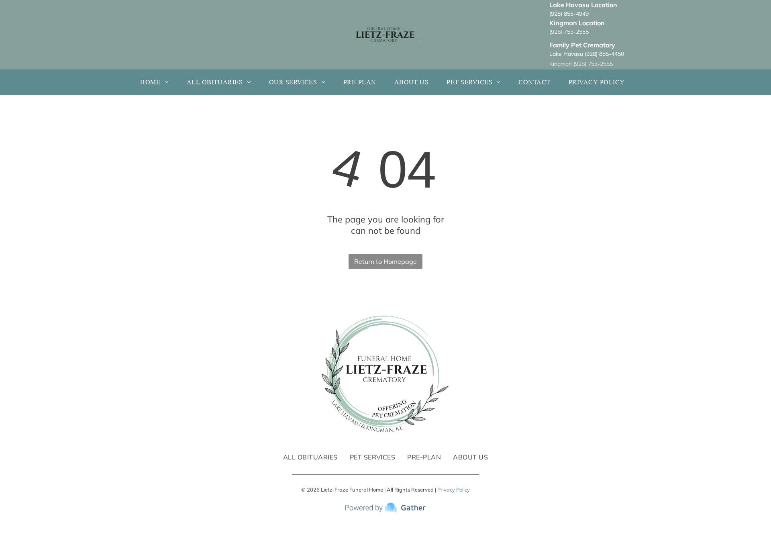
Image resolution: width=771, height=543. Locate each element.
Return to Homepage (385, 261)
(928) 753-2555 (569, 31)
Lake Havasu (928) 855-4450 (586, 53)
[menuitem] (157, 82)
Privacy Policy (453, 489)
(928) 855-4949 (569, 13)
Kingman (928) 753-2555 (581, 63)
